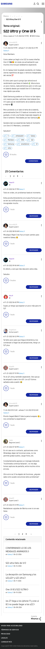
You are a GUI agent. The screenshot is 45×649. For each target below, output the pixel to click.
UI (36, 144)
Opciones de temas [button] (38, 22)
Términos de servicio (10, 630)
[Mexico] (6, 4)
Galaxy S (6, 51)
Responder (33, 216)
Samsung (11, 144)
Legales (4, 638)
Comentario (33, 161)
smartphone (25, 144)
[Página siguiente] (21, 176)
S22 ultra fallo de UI (15, 563)
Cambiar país (6, 642)
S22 (32, 140)
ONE (22, 140)
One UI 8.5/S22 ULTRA (16, 589)
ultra (9, 148)
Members (11, 140)
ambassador (20, 136)
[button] (38, 43)
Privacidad (5, 634)
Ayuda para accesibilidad (11, 626)
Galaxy (33, 136)
